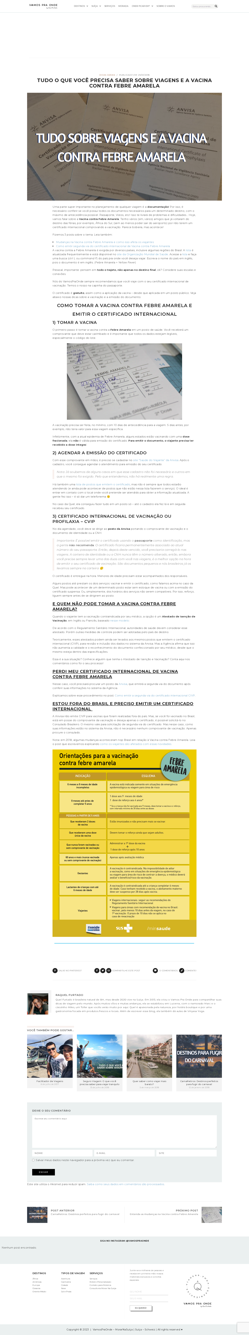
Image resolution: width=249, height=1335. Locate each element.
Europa (36, 1285)
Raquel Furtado (69, 995)
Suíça (94, 6)
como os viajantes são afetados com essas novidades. (136, 744)
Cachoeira (66, 1282)
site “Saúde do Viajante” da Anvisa (155, 460)
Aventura (65, 1278)
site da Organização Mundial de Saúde (142, 254)
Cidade (64, 1285)
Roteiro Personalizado (100, 1282)
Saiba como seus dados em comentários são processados (125, 1184)
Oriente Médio (39, 1291)
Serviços (109, 6)
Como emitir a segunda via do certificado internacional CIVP (155, 695)
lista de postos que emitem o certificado (103, 484)
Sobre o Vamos (166, 6)
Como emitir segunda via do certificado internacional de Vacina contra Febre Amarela (113, 246)
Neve (63, 1288)
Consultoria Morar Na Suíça (103, 1288)
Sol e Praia (66, 1291)
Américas (37, 1282)
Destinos (79, 6)
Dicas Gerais (107, 75)
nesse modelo (119, 620)
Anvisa (123, 684)
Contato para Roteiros (100, 1285)
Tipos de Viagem (73, 1273)
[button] (81, 6)
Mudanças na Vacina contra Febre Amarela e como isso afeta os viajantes (105, 242)
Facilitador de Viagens (50, 1081)
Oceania (36, 1288)
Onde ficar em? (141, 6)
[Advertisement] (124, 32)
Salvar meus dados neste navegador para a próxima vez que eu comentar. (85, 1160)
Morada (123, 6)
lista (188, 250)
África (35, 1278)
